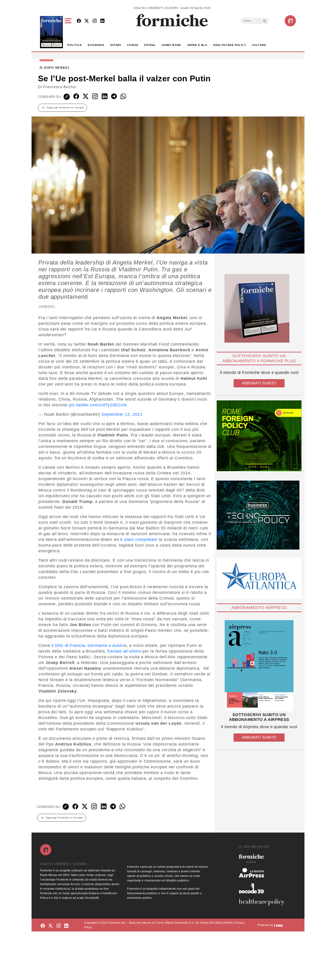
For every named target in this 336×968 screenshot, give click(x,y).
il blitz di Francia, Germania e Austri (87, 645)
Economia (96, 45)
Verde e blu (197, 45)
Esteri (115, 45)
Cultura (259, 45)
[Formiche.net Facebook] (79, 21)
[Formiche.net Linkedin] (102, 21)
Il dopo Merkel (55, 68)
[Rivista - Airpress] (263, 873)
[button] (69, 32)
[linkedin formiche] (66, 926)
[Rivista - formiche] (263, 858)
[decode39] (263, 888)
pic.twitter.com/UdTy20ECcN (97, 405)
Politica (74, 45)
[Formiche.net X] (87, 21)
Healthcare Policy (229, 45)
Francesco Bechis (59, 87)
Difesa (149, 45)
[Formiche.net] (290, 20)
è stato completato (138, 539)
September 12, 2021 (121, 414)
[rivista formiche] (259, 665)
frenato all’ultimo (124, 651)
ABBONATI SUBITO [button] (259, 383)
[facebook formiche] (43, 926)
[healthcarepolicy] (263, 902)
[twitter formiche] (50, 926)
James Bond (171, 45)
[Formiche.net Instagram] (95, 21)
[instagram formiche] (58, 926)
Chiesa (132, 45)
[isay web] (278, 925)
